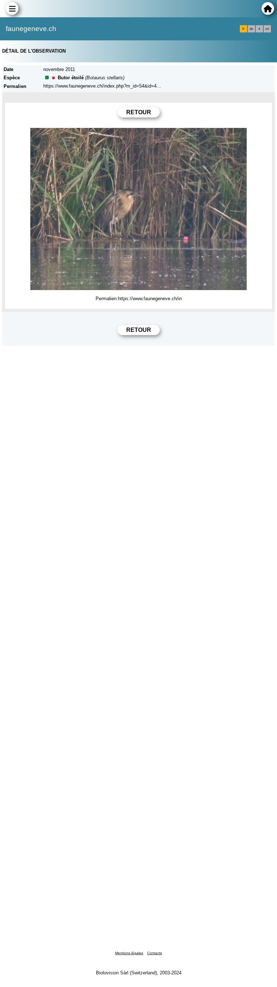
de (251, 29)
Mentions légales (129, 953)
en (267, 29)
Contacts (154, 953)
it (259, 29)
